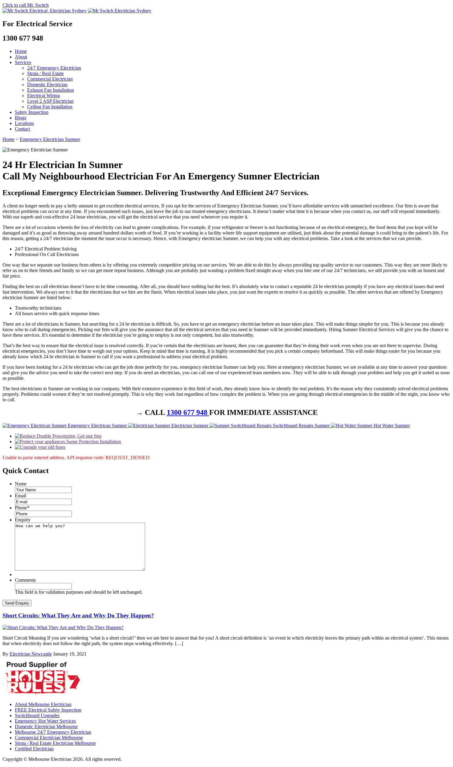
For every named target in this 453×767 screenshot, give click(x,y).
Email (20, 495)
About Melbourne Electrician (43, 704)
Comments (25, 580)
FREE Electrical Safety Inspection (48, 710)
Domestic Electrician (47, 84)
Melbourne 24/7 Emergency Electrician (53, 732)
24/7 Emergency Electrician (54, 67)
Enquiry (23, 519)
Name (21, 483)
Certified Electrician (34, 748)
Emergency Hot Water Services (45, 721)
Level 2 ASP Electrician (50, 101)
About (21, 56)
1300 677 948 (188, 412)
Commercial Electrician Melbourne (49, 737)
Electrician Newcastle (31, 654)
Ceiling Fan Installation (49, 106)
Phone (22, 507)
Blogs (20, 117)
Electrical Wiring (43, 95)
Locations (24, 123)
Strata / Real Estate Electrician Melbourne (55, 743)
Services (23, 62)
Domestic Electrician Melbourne (46, 726)
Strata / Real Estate (45, 73)
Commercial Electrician (50, 79)
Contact (22, 128)
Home (21, 51)
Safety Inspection (31, 112)
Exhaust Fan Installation (50, 90)
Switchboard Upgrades (37, 715)
